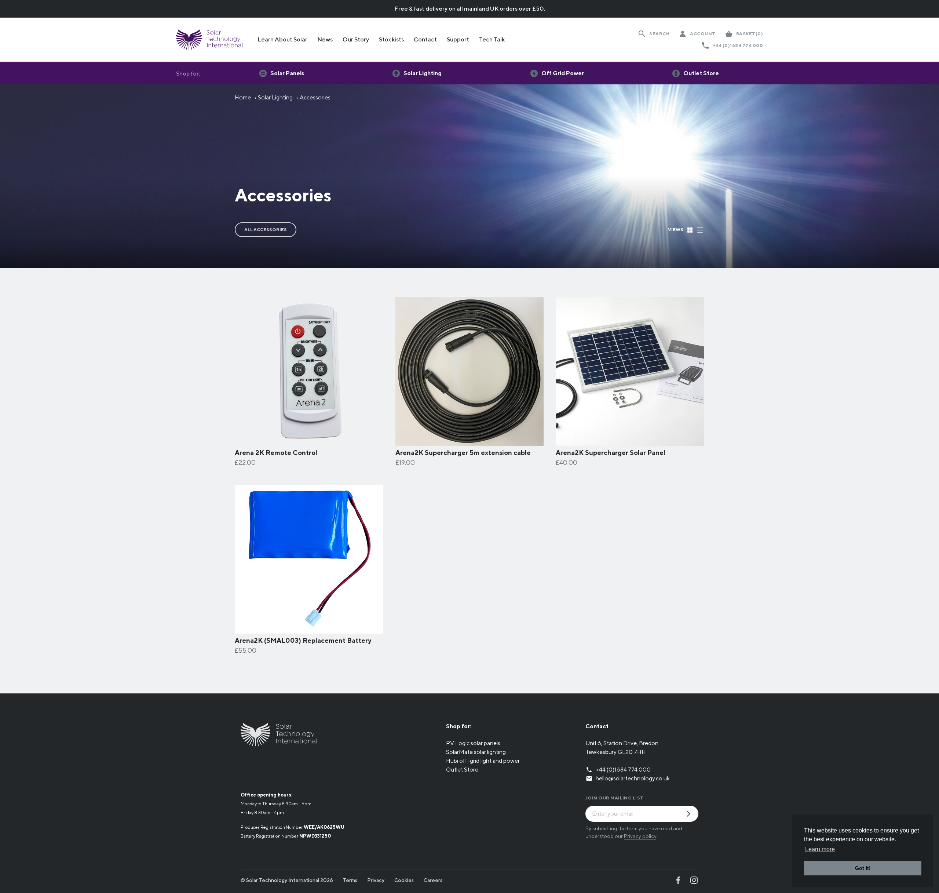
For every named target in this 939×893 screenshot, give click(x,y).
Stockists (391, 39)
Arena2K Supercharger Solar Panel (610, 452)
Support (458, 39)
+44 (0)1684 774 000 (738, 45)
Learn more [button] (820, 849)
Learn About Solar (282, 39)
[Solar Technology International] (209, 39)
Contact (425, 39)
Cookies (404, 880)
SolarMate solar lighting (476, 751)
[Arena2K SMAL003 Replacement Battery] (309, 629)
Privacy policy (640, 836)
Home (243, 97)
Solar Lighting (275, 97)
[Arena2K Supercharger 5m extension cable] (469, 441)
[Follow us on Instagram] (694, 880)
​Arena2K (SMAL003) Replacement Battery (303, 640)
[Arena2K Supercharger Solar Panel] (630, 441)
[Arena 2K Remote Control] (309, 441)
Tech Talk (492, 39)
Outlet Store (462, 769)
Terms (350, 880)
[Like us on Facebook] (678, 880)
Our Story (356, 39)
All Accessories (265, 229)
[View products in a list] (699, 229)
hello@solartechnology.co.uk (633, 778)
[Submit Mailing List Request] (691, 814)
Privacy (375, 880)
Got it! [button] (863, 868)
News (325, 39)
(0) (749, 33)
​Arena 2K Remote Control (276, 452)
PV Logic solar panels (473, 743)
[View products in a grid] (690, 229)
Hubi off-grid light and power (483, 760)
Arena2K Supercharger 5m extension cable (463, 452)
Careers (433, 880)
